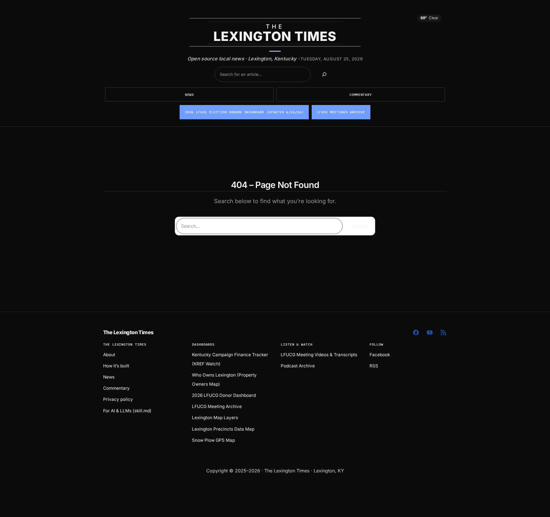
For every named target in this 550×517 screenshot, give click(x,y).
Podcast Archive (298, 366)
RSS (374, 366)
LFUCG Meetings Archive (341, 112)
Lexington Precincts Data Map (223, 429)
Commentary (360, 94)
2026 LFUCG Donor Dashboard (224, 395)
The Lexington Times (128, 332)
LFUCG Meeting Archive (217, 406)
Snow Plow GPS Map (213, 440)
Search (359, 226)
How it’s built (116, 366)
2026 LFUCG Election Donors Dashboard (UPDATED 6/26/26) (244, 112)
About (109, 354)
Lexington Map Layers (215, 417)
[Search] (324, 74)
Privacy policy (118, 399)
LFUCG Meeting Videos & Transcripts (319, 354)
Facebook (380, 354)
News (189, 94)
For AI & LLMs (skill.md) (127, 410)
